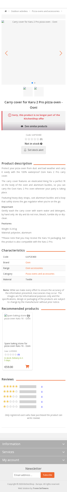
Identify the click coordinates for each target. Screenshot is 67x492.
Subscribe (47, 475)
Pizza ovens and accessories (40, 273)
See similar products (35, 126)
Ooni (28, 262)
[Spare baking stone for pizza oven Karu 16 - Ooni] (17, 327)
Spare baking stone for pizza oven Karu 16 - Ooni (17, 344)
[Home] (6, 12)
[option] (18, 341)
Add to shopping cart (27, 366)
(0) (18, 354)
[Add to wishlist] (28, 316)
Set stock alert (35, 150)
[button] (6, 53)
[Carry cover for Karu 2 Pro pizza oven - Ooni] (33, 52)
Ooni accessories (34, 268)
